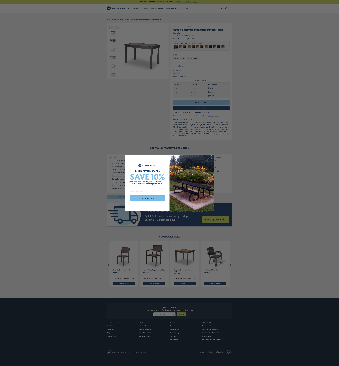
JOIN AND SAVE (147, 198)
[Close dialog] (211, 156)
